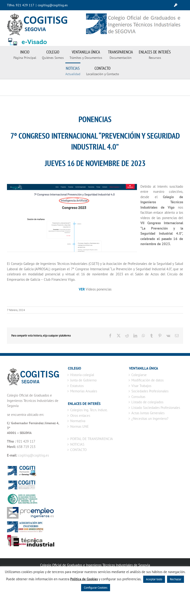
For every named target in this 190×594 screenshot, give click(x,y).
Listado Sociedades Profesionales (155, 407)
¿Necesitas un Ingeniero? (149, 418)
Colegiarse (139, 375)
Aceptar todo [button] (154, 579)
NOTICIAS (77, 444)
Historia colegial (82, 375)
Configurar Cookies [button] (95, 588)
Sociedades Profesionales (149, 391)
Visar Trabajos (141, 386)
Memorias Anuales (83, 391)
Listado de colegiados (147, 402)
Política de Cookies (84, 579)
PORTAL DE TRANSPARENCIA (91, 439)
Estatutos (77, 386)
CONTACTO (78, 449)
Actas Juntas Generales (148, 413)
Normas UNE (79, 426)
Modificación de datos (147, 380)
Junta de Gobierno (83, 380)
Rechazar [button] (175, 579)
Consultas (138, 396)
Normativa (77, 421)
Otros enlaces (80, 415)
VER (82, 289)
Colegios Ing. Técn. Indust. (89, 410)
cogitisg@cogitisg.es (53, 5)
